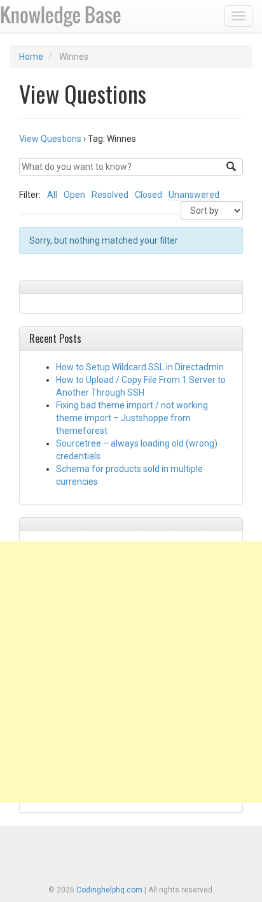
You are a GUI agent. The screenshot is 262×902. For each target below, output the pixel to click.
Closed (148, 195)
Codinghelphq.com (109, 889)
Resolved (110, 195)
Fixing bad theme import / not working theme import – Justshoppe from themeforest (132, 418)
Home (31, 57)
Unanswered (194, 195)
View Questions (50, 139)
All (52, 195)
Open (74, 195)
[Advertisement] (131, 672)
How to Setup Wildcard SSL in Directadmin (140, 367)
